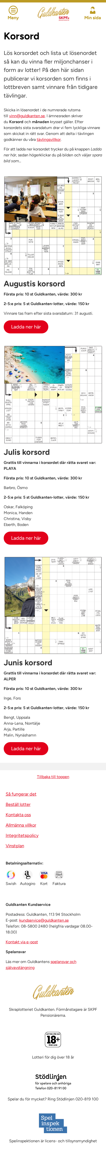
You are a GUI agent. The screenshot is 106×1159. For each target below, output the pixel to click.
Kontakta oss (18, 814)
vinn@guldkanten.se (27, 116)
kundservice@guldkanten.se (44, 920)
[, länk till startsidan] (53, 12)
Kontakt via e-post (22, 942)
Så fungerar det (21, 794)
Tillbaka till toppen (53, 776)
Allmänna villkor (21, 825)
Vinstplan (15, 846)
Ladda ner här (26, 327)
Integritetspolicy (22, 835)
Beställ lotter (18, 804)
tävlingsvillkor (49, 139)
